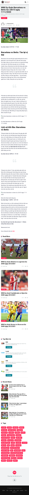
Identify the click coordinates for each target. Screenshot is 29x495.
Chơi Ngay (9, 347)
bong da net (4, 432)
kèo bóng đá (18, 440)
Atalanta (22, 427)
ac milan (4, 427)
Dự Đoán (4, 18)
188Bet (3, 490)
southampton (5, 455)
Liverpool (24, 442)
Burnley (23, 432)
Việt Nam (20, 458)
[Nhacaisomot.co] (5, 2)
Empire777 (14, 491)
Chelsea (4, 435)
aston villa (15, 427)
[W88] (3, 363)
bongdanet (19, 430)
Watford (3, 460)
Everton (13, 437)
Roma (23, 450)
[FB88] (3, 372)
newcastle (18, 445)
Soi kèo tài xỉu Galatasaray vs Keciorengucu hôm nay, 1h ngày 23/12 (17, 386)
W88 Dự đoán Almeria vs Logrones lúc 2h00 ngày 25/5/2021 (14, 263)
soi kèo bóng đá (5, 453)
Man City (4, 445)
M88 (7, 342)
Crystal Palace (11, 435)
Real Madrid (17, 450)
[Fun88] (3, 354)
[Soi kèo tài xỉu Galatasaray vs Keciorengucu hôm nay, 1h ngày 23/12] (4, 391)
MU (8, 445)
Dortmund (18, 435)
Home (2, 14)
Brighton (17, 432)
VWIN (26, 490)
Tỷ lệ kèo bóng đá (6, 458)
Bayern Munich (11, 430)
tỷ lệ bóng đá (19, 455)
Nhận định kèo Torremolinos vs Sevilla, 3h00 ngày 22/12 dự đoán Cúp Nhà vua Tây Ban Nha (17, 414)
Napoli (12, 445)
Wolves (15, 460)
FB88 (7, 370)
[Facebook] (14, 480)
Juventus (4, 440)
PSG (12, 450)
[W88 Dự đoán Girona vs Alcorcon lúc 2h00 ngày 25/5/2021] (14, 311)
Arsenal (9, 427)
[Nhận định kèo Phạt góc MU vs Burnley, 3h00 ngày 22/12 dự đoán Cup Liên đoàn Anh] (4, 400)
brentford (11, 432)
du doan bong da (5, 437)
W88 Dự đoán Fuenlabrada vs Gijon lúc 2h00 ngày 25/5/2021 (14, 294)
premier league (5, 450)
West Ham (9, 460)
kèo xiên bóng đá (6, 442)
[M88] (3, 345)
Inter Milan (19, 437)
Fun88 (7, 351)
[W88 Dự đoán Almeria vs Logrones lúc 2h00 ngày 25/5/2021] (14, 249)
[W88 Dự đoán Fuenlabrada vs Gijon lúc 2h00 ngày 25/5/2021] (14, 280)
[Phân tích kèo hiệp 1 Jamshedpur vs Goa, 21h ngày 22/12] (4, 409)
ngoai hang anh (5, 447)
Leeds (12, 442)
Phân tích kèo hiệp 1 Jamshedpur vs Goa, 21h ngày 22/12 (18, 404)
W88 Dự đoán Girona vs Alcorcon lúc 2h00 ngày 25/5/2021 (13, 325)
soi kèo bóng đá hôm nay (16, 453)
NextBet (21, 490)
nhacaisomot (10, 23)
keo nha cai (10, 440)
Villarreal (14, 458)
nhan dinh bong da (15, 447)
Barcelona (4, 430)
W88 (13, 231)
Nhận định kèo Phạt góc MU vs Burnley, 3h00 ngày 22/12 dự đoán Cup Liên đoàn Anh (18, 395)
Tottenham (12, 455)
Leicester (18, 442)
